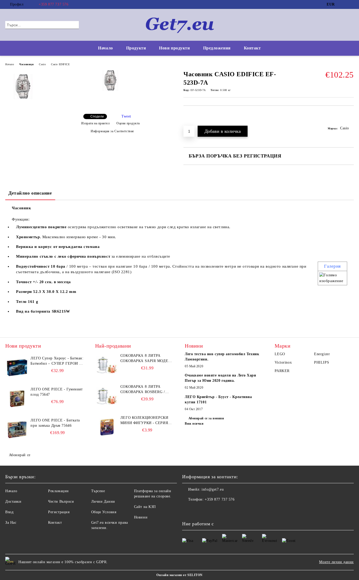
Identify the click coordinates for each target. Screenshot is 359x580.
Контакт (252, 48)
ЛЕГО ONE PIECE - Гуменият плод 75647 (56, 391)
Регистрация (58, 512)
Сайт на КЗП (145, 507)
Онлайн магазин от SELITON (179, 575)
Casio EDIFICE (60, 64)
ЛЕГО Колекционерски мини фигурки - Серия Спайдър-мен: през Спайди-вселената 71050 (146, 421)
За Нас (10, 523)
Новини (140, 517)
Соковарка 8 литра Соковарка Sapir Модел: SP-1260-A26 (146, 359)
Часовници (26, 64)
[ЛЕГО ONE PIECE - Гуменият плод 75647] (17, 398)
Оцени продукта (128, 123)
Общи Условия (103, 512)
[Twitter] (351, 4)
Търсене (98, 491)
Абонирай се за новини (206, 418)
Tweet (126, 116)
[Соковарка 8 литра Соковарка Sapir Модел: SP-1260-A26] (107, 365)
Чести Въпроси (61, 501)
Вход (9, 512)
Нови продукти (174, 48)
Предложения (217, 48)
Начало (105, 48)
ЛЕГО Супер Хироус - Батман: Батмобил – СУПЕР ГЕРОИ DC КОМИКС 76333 (57, 361)
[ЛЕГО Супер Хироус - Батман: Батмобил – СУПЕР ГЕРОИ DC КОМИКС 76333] (17, 367)
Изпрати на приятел (95, 123)
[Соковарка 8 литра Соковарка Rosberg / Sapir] (107, 396)
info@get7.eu (213, 489)
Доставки (13, 501)
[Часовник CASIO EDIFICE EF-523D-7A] (110, 90)
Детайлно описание (30, 193)
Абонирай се (19, 455)
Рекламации (58, 491)
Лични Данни (103, 501)
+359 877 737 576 (53, 4)
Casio (42, 64)
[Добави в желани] (350, 118)
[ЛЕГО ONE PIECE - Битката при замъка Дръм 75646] (17, 429)
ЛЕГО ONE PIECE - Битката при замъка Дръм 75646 (55, 423)
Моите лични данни (336, 562)
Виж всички (194, 423)
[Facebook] (343, 4)
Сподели (97, 116)
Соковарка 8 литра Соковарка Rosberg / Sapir (142, 390)
